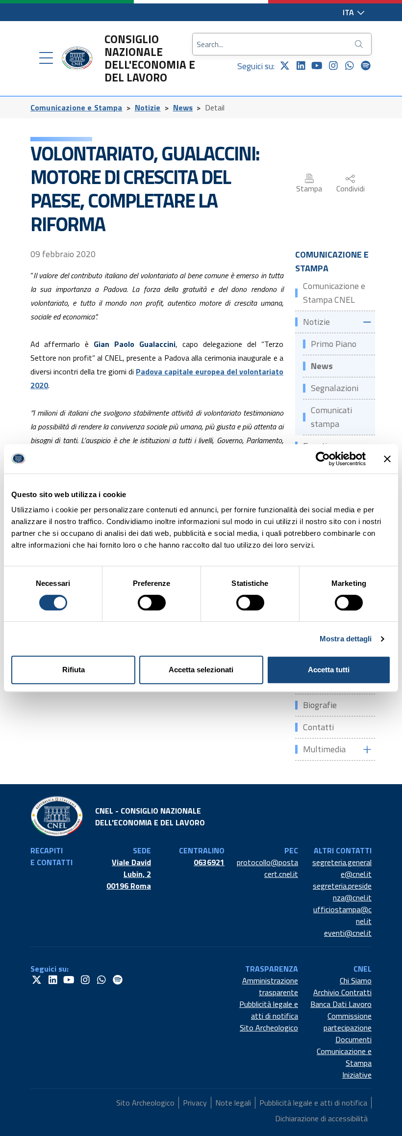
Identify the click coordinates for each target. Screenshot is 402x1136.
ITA (349, 12)
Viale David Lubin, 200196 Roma (128, 874)
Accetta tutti (329, 669)
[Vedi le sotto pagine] (366, 322)
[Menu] (46, 58)
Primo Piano (333, 343)
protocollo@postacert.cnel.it (267, 868)
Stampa (309, 188)
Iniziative (357, 1075)
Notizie (148, 107)
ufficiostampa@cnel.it (342, 915)
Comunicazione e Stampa (76, 107)
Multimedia (324, 749)
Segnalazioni (334, 388)
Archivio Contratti (342, 992)
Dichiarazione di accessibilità (321, 1118)
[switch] (152, 602)
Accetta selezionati (201, 669)
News (183, 107)
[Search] (360, 44)
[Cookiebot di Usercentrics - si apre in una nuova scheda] (323, 458)
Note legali (233, 1103)
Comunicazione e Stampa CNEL (334, 292)
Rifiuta (73, 669)
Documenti (353, 1039)
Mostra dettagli (346, 638)
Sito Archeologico (269, 1027)
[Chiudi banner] (387, 458)
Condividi (350, 188)
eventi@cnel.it (348, 933)
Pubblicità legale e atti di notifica (268, 1010)
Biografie (320, 705)
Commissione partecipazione (348, 1021)
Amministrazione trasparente (270, 986)
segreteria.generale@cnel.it (342, 868)
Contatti (318, 727)
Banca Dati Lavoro (341, 1004)
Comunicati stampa (331, 416)
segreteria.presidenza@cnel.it (342, 891)
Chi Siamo (356, 980)
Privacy (195, 1103)
